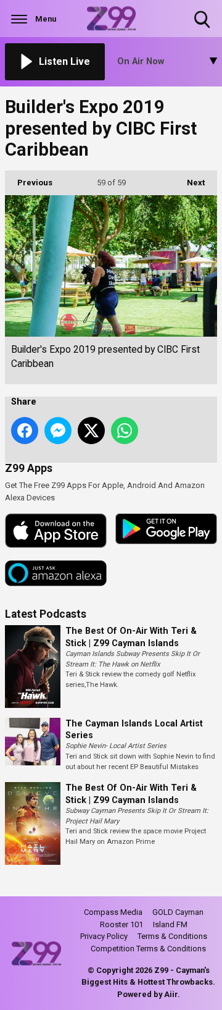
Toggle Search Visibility (203, 29)
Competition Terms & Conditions (148, 948)
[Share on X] (91, 430)
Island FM (170, 924)
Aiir (171, 994)
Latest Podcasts (45, 614)
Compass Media (113, 912)
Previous (28, 182)
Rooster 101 (121, 924)
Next (190, 182)
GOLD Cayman (178, 912)
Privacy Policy (104, 936)
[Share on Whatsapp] (124, 430)
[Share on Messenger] (58, 430)
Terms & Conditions (172, 936)
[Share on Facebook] (24, 430)
